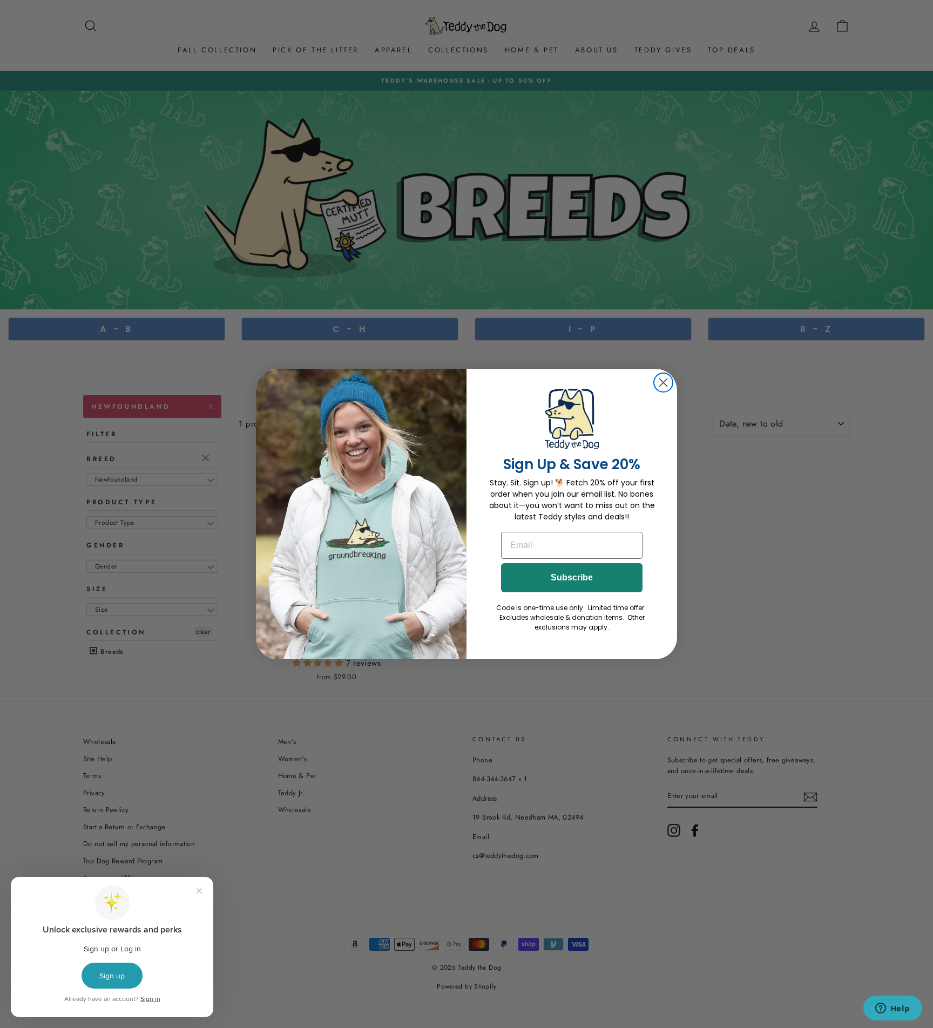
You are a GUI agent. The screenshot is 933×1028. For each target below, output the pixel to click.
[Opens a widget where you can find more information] (892, 1009)
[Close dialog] (663, 382)
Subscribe (572, 577)
